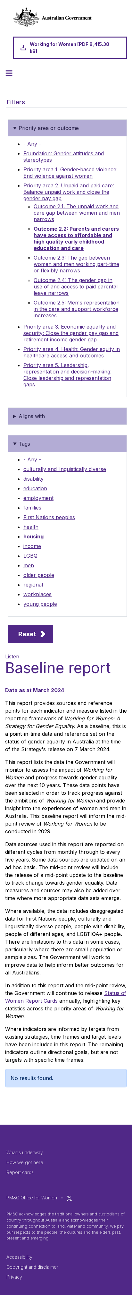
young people (40, 604)
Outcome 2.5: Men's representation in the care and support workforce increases (77, 309)
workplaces (37, 594)
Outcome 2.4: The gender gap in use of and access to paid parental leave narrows (76, 286)
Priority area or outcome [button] (49, 128)
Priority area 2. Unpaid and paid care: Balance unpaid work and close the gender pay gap (68, 192)
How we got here (24, 1162)
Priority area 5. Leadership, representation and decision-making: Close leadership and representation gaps (67, 375)
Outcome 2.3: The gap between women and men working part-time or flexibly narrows (76, 264)
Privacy (14, 1277)
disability (33, 479)
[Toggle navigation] (9, 73)
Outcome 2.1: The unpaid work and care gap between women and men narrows (77, 212)
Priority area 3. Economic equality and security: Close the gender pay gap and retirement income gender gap (71, 333)
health (30, 527)
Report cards (20, 1172)
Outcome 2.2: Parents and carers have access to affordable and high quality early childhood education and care (76, 238)
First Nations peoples (49, 517)
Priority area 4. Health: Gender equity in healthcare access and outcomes (71, 352)
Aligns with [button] (32, 416)
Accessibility (19, 1257)
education (35, 488)
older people (38, 575)
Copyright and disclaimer (32, 1267)
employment (38, 498)
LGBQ (30, 556)
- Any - (32, 144)
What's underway (24, 1152)
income (32, 546)
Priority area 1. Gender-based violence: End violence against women (70, 172)
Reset (27, 634)
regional (33, 584)
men (28, 565)
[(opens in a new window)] (69, 1197)
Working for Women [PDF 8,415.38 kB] (69, 47)
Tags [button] (24, 444)
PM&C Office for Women (31, 1197)
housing (33, 536)
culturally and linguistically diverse (64, 469)
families (32, 507)
